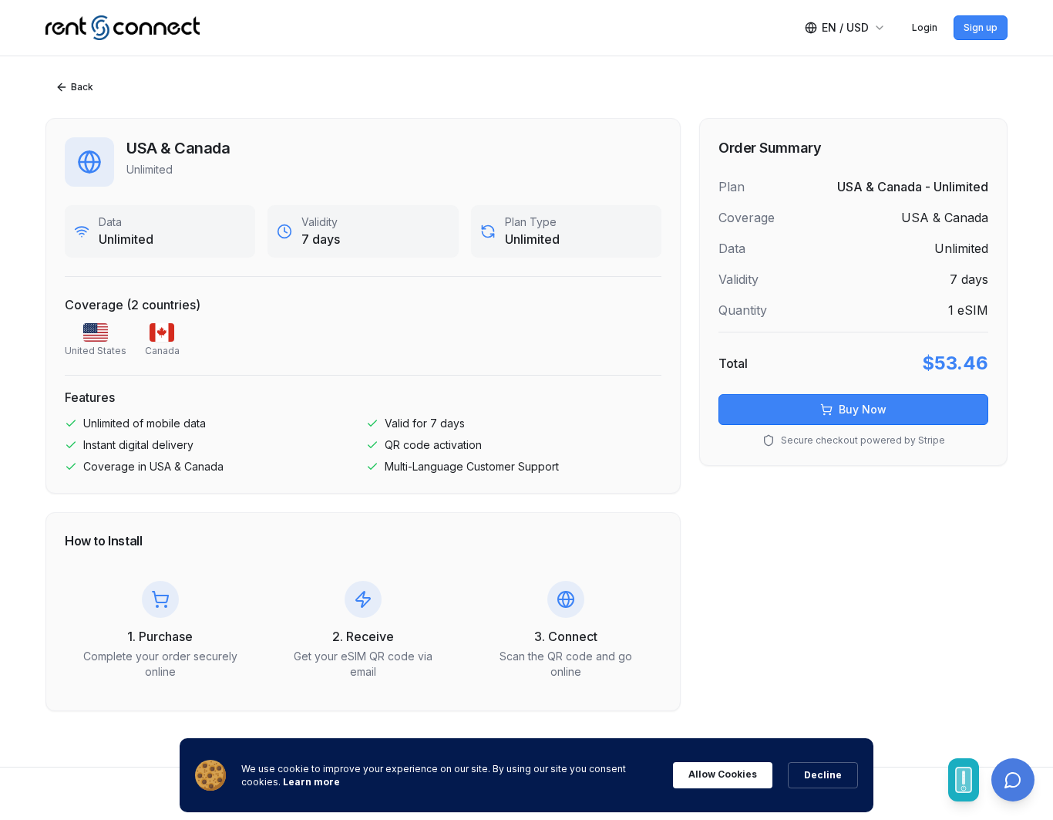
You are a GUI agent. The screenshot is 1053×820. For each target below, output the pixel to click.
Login (924, 27)
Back (82, 87)
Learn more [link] (311, 782)
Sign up (980, 27)
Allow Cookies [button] (722, 774)
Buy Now (862, 409)
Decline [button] (823, 775)
